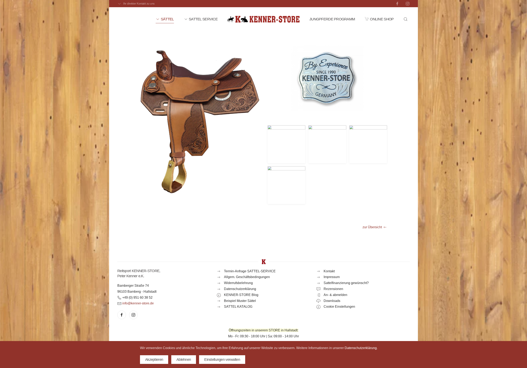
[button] (405, 19)
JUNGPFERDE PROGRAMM (332, 19)
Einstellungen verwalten (222, 360)
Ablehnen (183, 360)
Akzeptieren (154, 360)
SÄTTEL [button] (167, 19)
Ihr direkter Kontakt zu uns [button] (138, 3)
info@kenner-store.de (138, 303)
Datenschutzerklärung (361, 348)
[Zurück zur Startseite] (263, 19)
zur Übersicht (372, 227)
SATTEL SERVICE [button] (203, 19)
